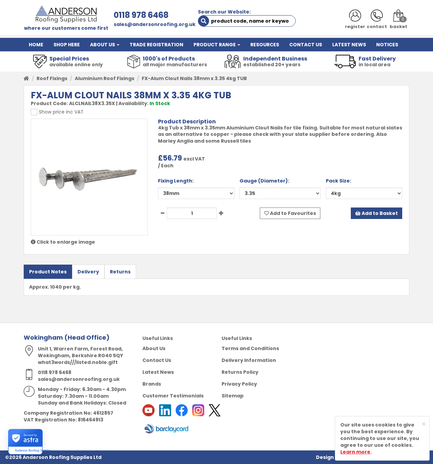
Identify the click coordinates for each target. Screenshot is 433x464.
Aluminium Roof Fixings (104, 78)
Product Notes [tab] (48, 271)
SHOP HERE (66, 44)
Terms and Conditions (250, 348)
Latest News (158, 372)
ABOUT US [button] (103, 44)
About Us (153, 348)
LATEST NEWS (349, 44)
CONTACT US (305, 44)
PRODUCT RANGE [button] (215, 44)
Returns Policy (240, 372)
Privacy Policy (239, 384)
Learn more (355, 451)
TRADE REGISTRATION (156, 44)
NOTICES (387, 44)
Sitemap (233, 395)
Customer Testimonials (173, 395)
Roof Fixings (52, 78)
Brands (151, 384)
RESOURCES (264, 44)
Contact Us (156, 360)
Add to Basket (379, 213)
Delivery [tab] (88, 271)
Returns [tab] (120, 271)
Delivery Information (249, 360)
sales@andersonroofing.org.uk (155, 24)
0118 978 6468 (141, 15)
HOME (36, 44)
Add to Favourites (292, 213)
